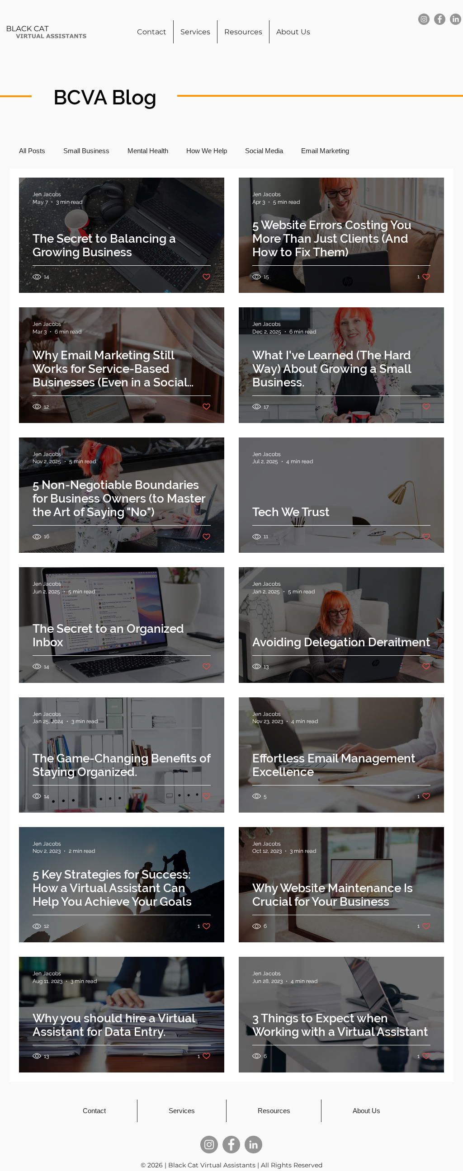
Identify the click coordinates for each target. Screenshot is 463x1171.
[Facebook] (439, 19)
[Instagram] (424, 19)
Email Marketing (325, 151)
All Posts (32, 151)
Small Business (86, 151)
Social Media (264, 151)
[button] (243, 31)
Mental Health (148, 151)
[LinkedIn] (455, 19)
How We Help (206, 151)
